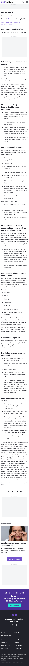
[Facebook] (12, 625)
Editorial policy (18, 645)
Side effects (4, 25)
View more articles (14, 559)
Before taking (9, 22)
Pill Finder (17, 633)
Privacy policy (4, 648)
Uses (2, 22)
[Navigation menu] (27, 2)
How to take (17, 22)
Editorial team (18, 640)
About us (3, 640)
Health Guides (5, 630)
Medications (18, 630)
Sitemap (17, 642)
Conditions (4, 633)
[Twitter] (16, 625)
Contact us (4, 642)
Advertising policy (5, 645)
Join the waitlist (14, 605)
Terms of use (18, 648)
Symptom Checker (6, 636)
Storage (11, 25)
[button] (7, 491)
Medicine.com (11, 19)
